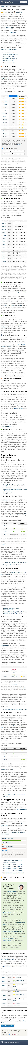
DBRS (18, 515)
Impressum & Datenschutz (14, 1042)
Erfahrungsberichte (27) (9, 56)
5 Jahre (5, 122)
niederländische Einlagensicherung (12, 931)
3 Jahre (5, 116)
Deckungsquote (5, 645)
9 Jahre (5, 133)
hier (4, 544)
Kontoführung (9, 27)
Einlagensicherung (20, 292)
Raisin (5, 305)
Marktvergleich (7, 912)
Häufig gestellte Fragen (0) (10, 58)
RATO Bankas (18, 991)
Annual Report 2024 (20, 688)
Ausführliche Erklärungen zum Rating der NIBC (15, 562)
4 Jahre (5, 119)
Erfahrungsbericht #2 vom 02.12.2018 (12, 864)
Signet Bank (18, 977)
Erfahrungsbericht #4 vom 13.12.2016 (12, 868)
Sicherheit (17, 965)
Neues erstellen (7, 1025)
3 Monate (5, 98)
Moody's (12, 515)
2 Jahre (5, 113)
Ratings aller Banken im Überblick (12, 564)
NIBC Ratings (21, 542)
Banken (2, 6)
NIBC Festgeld (14, 1034)
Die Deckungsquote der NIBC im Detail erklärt (15, 709)
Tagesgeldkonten (17, 408)
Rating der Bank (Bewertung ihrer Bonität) (14, 485)
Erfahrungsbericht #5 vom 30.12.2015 (12, 870)
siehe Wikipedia (5, 500)
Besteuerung (6, 966)
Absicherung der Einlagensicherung (12, 487)
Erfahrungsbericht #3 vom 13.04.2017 (12, 866)
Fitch (25, 513)
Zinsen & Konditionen (8, 52)
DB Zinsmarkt (11, 305)
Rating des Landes (8, 493)
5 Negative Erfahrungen (7, 846)
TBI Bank (17, 1003)
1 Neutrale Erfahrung (6, 842)
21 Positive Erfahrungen (7, 838)
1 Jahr (4, 107)
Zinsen (12, 965)
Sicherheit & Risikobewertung (9, 49)
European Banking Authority (11, 684)
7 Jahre (5, 128)
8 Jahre (5, 131)
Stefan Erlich (19, 12)
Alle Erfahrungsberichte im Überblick (13, 873)
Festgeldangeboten (6, 78)
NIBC (7, 6)
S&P (5, 525)
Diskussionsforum (6, 426)
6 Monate (5, 101)
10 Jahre (5, 136)
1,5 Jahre (5, 110)
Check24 (20, 305)
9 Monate (5, 104)
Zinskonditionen (11, 891)
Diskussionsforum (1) (8, 63)
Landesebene (5, 670)
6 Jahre (5, 125)
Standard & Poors (5, 515)
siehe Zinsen (12, 32)
